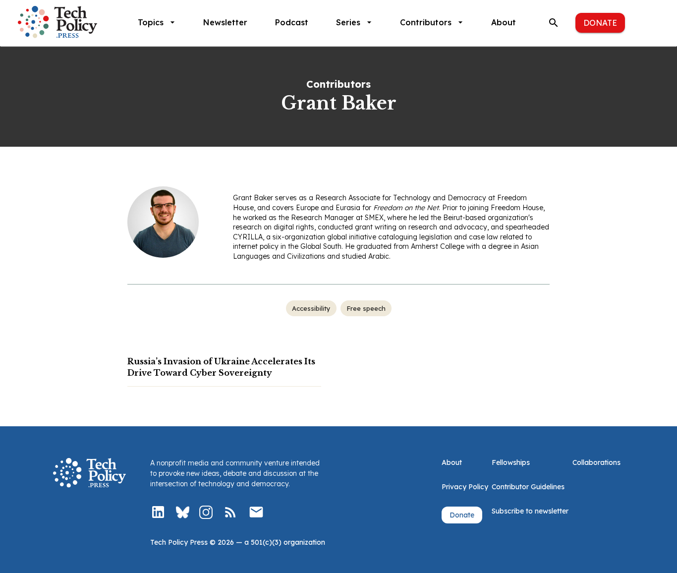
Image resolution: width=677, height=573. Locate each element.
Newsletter (225, 22)
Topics (151, 22)
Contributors (425, 22)
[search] (554, 23)
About (503, 22)
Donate (600, 23)
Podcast (291, 22)
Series (348, 22)
